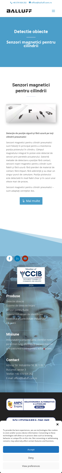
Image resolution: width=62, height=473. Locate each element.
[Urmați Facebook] (9, 258)
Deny (31, 457)
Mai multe (33, 201)
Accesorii (11, 323)
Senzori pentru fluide (17, 310)
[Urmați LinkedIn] (17, 258)
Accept (31, 449)
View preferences (31, 465)
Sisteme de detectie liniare (20, 305)
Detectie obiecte (15, 301)
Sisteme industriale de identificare (24, 314)
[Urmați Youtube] (25, 258)
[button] (57, 424)
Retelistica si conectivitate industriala (25, 318)
